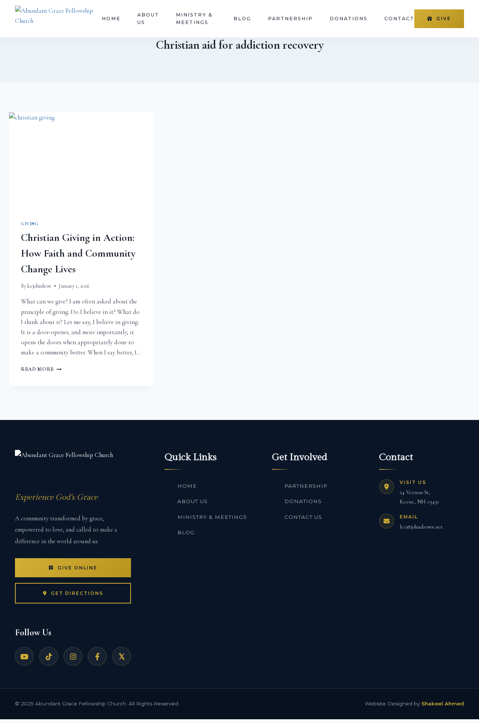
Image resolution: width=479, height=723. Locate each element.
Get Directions (77, 593)
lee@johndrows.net (421, 526)
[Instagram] (73, 656)
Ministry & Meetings (194, 18)
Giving (30, 223)
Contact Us (303, 517)
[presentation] (81, 160)
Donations (348, 18)
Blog (242, 18)
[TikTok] (48, 656)
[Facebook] (97, 656)
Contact (399, 18)
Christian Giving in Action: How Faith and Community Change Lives (78, 253)
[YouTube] (24, 656)
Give (443, 18)
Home (111, 18)
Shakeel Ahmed (442, 704)
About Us (148, 18)
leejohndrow (39, 286)
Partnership (290, 18)
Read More (41, 369)
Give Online (77, 568)
